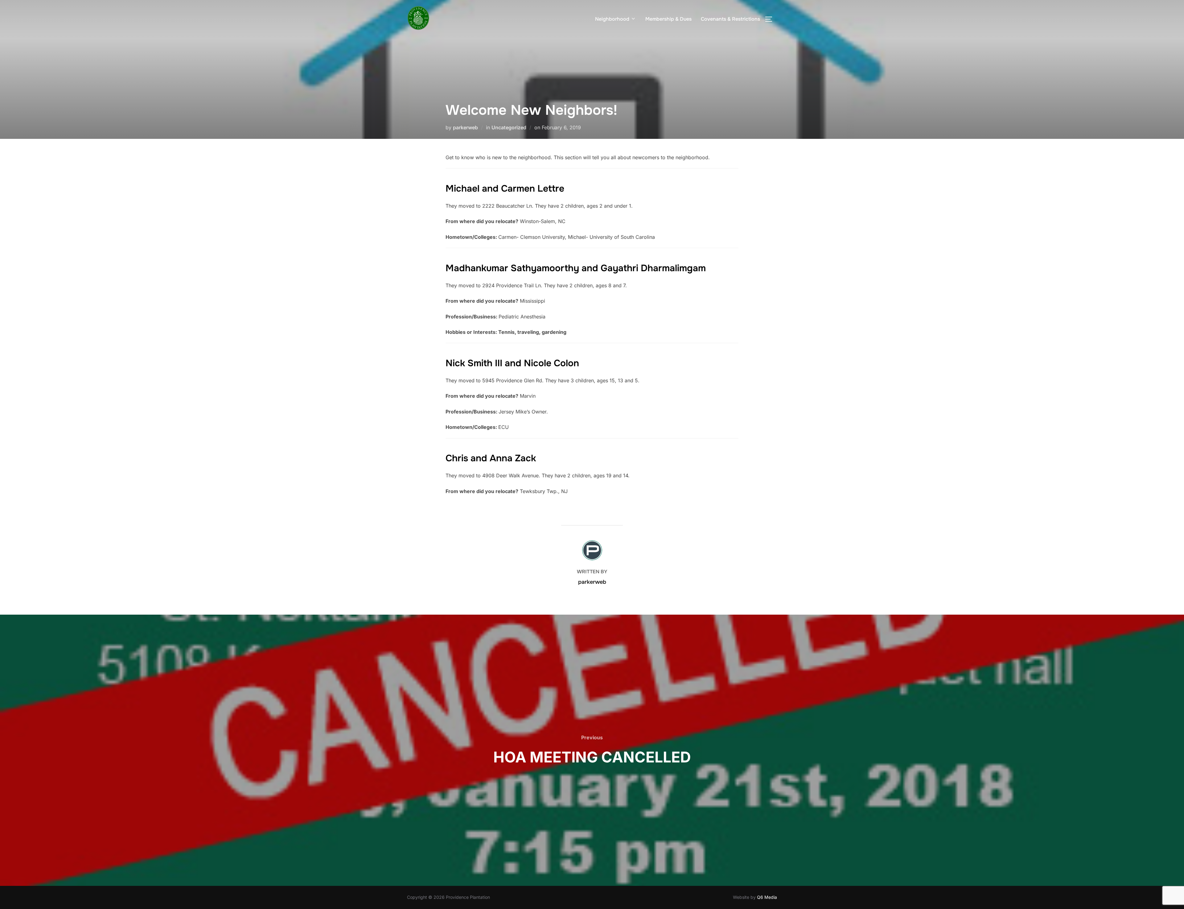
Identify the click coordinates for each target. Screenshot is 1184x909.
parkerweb (465, 127)
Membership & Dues (668, 19)
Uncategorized (508, 127)
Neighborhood (612, 19)
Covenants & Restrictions (730, 19)
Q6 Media (767, 897)
